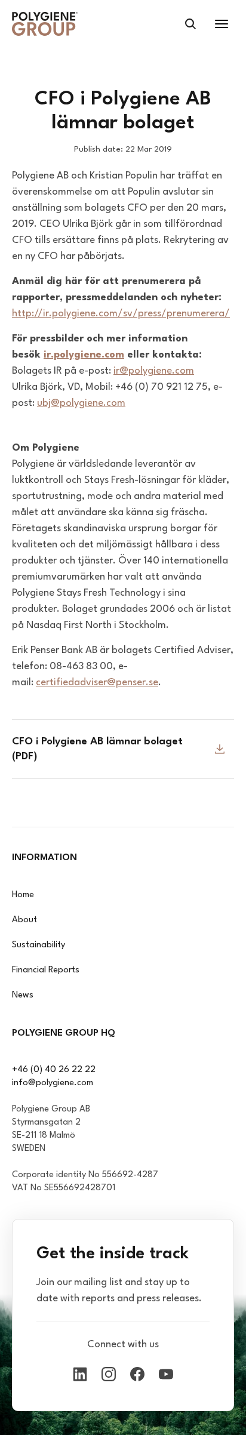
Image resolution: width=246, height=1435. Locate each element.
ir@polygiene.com (153, 371)
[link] (45, 24)
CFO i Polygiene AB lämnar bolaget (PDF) (97, 749)
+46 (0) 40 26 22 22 (54, 1070)
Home (23, 895)
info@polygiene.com (52, 1083)
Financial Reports (45, 970)
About (24, 920)
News (22, 995)
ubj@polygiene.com (81, 403)
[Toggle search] (190, 24)
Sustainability (38, 945)
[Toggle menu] (221, 24)
